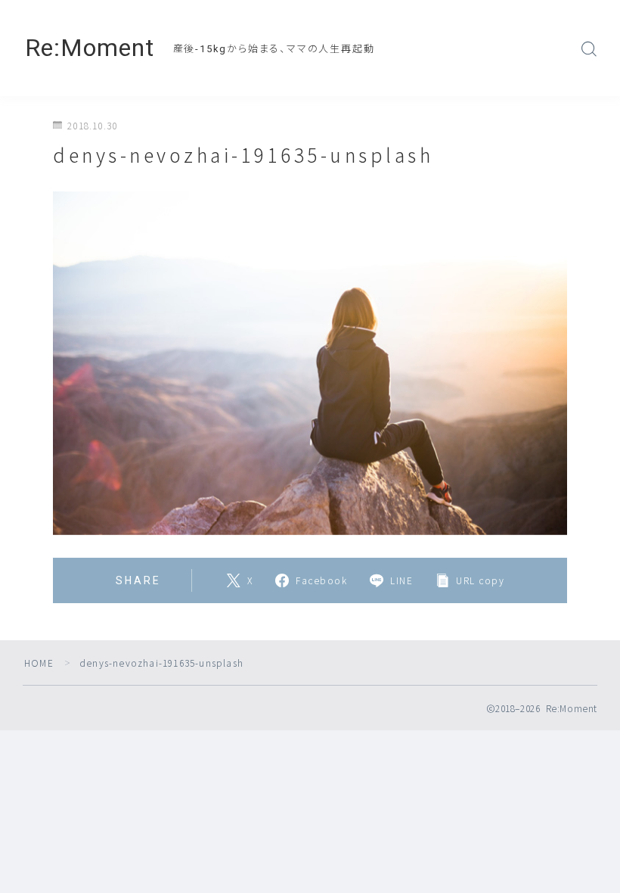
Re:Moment (89, 48)
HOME (39, 662)
